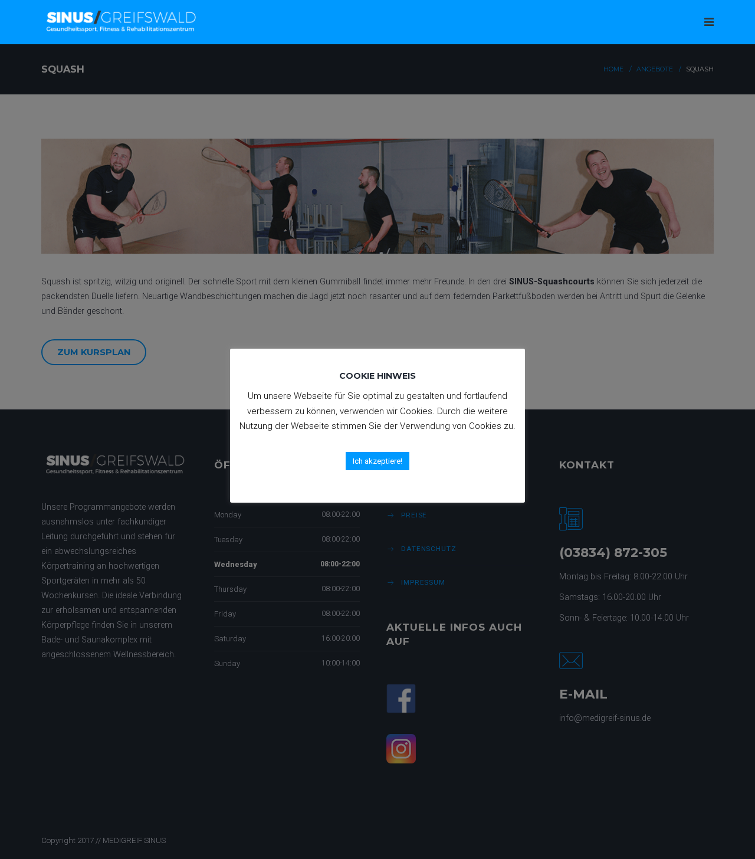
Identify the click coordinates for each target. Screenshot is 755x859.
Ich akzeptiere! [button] (377, 461)
